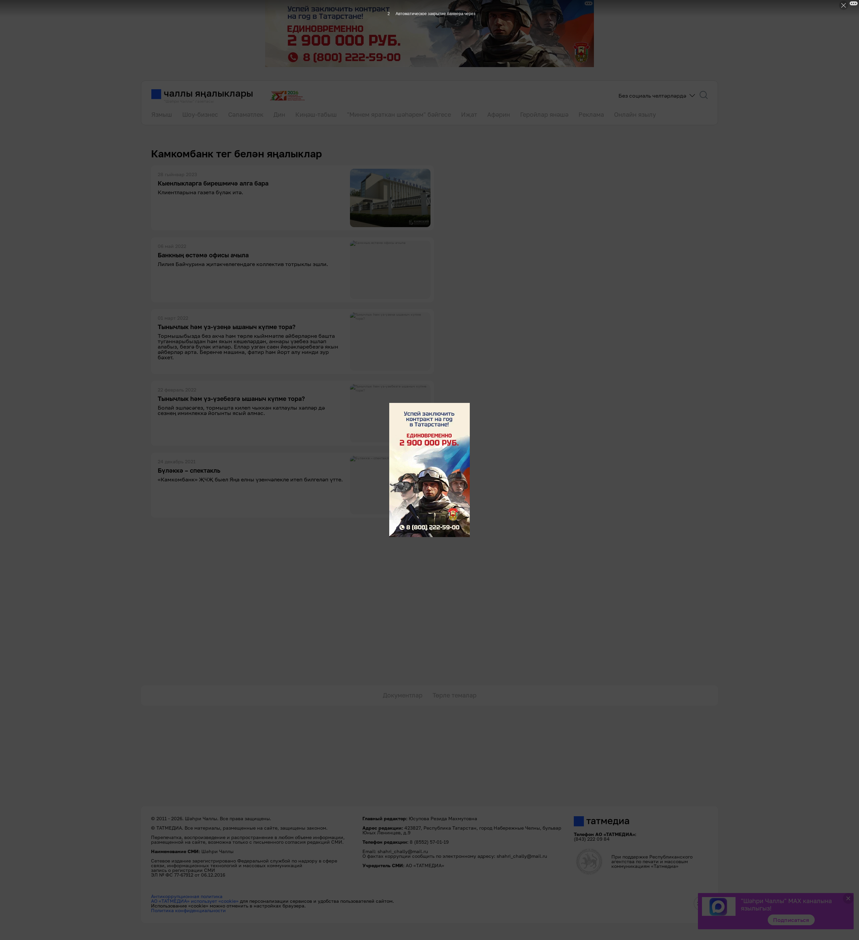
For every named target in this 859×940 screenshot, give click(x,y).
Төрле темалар (454, 695)
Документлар (402, 695)
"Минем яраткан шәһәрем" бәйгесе (399, 114)
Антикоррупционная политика (186, 896)
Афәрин (498, 114)
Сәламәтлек (245, 114)
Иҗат (469, 114)
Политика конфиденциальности (188, 910)
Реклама (591, 114)
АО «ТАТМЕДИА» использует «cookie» (195, 901)
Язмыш (161, 114)
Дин (279, 114)
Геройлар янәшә (544, 114)
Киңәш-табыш (316, 114)
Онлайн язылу (635, 114)
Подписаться (791, 920)
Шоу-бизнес (200, 114)
